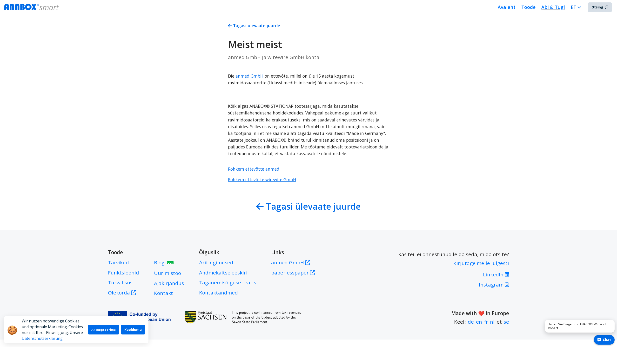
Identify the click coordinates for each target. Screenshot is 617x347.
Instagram (492, 284)
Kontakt (163, 293)
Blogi (163, 262)
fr (486, 321)
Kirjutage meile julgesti (481, 263)
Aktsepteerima (103, 329)
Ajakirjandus (169, 283)
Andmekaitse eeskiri (223, 272)
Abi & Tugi (553, 7)
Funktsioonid (123, 272)
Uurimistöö (167, 273)
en (479, 321)
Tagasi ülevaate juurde (256, 25)
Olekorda (119, 292)
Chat (607, 339)
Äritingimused (216, 262)
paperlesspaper (290, 272)
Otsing (597, 7)
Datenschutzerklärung (42, 338)
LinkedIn (494, 274)
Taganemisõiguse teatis (227, 282)
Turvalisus (120, 282)
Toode (528, 7)
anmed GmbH (288, 262)
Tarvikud (118, 262)
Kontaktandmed (218, 292)
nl (492, 321)
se (506, 321)
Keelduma (133, 329)
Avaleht (507, 7)
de (471, 321)
